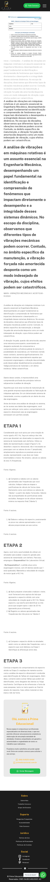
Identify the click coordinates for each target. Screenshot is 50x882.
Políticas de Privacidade (24, 841)
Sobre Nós (24, 800)
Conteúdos (15, 61)
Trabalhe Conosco (24, 804)
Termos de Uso (24, 838)
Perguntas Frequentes (24, 819)
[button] (31, 5)
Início (6, 61)
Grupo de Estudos (24, 807)
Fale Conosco (24, 826)
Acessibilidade (24, 823)
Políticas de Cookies (24, 845)
